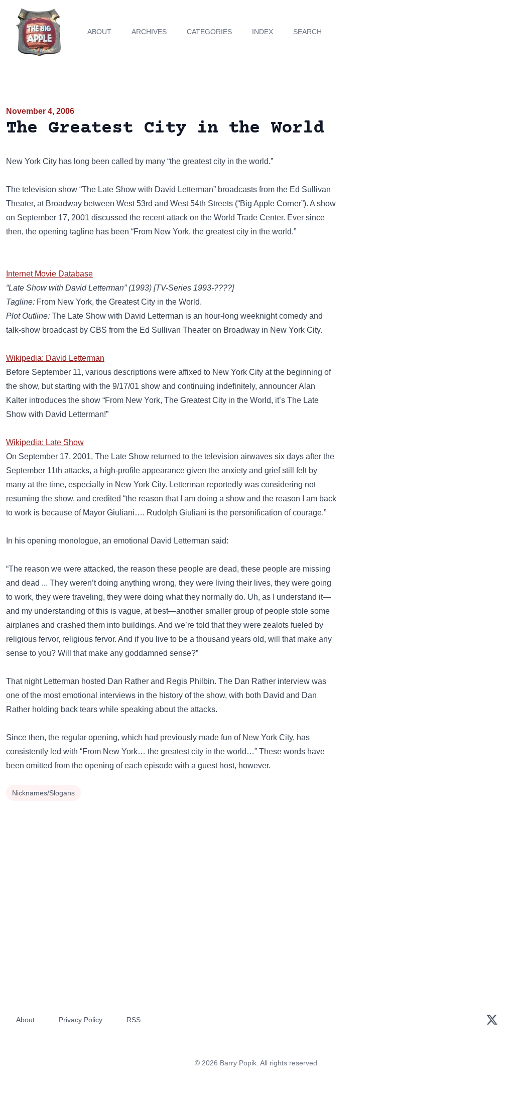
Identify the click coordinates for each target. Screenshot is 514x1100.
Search (307, 32)
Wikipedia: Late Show (45, 442)
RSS (133, 1020)
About (99, 32)
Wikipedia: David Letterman (55, 358)
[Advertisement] (428, 175)
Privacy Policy (80, 1020)
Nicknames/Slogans (43, 793)
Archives (149, 32)
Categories (209, 32)
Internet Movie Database (49, 273)
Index (262, 32)
